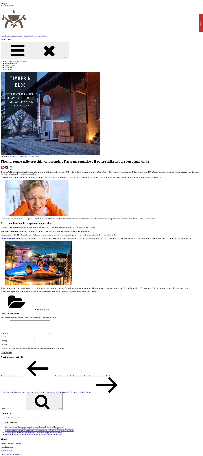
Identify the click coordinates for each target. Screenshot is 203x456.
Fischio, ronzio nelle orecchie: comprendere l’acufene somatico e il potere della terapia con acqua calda (39, 431)
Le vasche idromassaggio (9, 238)
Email (3, 341)
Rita (37, 156)
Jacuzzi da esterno (11, 63)
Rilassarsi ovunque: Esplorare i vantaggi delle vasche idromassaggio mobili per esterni (33, 434)
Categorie (4, 418)
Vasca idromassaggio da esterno (15, 61)
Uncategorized (44, 310)
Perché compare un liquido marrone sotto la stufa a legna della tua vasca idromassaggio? (34, 427)
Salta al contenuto (7, 5)
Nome (3, 337)
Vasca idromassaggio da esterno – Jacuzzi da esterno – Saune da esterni (24, 36)
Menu (67, 58)
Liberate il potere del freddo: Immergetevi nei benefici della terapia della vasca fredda (33, 433)
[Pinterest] (3, 167)
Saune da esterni (10, 65)
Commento (5, 333)
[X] (6, 167)
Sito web (4, 345)
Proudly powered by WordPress (11, 454)
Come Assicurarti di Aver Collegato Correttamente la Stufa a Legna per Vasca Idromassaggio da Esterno (39, 429)
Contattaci (8, 69)
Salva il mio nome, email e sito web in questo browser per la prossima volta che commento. (33, 349)
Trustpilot (4, 4)
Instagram (8, 67)
